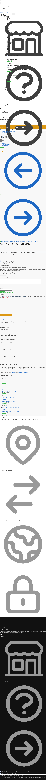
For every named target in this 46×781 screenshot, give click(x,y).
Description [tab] (4, 317)
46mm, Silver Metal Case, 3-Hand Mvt (9, 391)
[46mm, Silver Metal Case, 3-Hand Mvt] (24, 387)
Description (4, 143)
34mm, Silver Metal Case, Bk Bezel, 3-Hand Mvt (11, 381)
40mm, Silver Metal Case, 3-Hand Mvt (9, 401)
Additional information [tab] (6, 318)
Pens (7, 57)
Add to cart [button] (9, 81)
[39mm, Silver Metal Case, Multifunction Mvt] (24, 407)
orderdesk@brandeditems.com (5, 625)
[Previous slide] (1, 139)
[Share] (1, 140)
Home (1, 129)
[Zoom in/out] (3, 140)
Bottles (8, 67)
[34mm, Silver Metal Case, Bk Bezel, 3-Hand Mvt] (24, 378)
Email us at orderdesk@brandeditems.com (7, 6)
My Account (4, 111)
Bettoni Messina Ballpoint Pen (12, 59)
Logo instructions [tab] (5, 319)
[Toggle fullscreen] (2, 140)
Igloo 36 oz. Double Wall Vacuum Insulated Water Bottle (17, 69)
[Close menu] (0, 0)
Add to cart (2, 147)
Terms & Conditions (13, 775)
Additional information (6, 144)
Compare (9, 63)
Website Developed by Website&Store (6, 779)
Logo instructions (5, 145)
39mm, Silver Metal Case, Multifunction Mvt (10, 411)
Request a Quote (3, 292)
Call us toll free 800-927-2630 (5, 117)
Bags (8, 77)
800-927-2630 (2, 627)
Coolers (10, 77)
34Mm (19, 372)
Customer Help (5, 60)
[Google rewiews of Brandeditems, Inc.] (8, 773)
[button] (1, 124)
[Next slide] (0, 139)
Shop (3, 16)
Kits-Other (5, 129)
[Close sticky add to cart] (0, 260)
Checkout (4, 726)
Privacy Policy (20, 775)
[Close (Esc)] (0, 140)
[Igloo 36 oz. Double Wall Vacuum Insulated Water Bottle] (26, 65)
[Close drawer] (0, 3)
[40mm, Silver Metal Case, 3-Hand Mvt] (24, 397)
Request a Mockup (10, 292)
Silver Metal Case (24, 372)
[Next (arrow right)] (1, 141)
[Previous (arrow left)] (0, 141)
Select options (9, 61)
